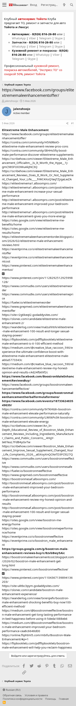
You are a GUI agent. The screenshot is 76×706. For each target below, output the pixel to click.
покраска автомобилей (20, 70)
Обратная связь (12, 695)
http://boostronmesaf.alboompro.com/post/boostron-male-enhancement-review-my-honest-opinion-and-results (38, 499)
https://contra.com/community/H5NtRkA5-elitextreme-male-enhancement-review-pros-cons (35, 144)
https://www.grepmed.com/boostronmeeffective (34, 475)
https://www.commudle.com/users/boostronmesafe (37, 467)
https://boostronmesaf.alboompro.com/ (29, 479)
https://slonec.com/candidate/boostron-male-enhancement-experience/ (32, 592)
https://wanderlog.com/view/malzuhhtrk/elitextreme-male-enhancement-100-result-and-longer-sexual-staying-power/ (37, 331)
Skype (59, 38)
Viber (32, 38)
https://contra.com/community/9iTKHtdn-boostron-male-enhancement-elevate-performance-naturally (37, 411)
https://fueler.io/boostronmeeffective (27, 471)
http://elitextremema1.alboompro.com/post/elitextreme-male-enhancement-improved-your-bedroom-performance (37, 204)
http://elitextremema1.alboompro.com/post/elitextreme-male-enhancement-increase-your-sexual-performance (37, 191)
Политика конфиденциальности (22, 699)
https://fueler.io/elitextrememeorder (26, 302)
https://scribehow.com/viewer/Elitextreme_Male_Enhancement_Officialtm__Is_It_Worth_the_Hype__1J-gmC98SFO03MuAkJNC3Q (37, 163)
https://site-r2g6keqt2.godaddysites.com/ (30, 315)
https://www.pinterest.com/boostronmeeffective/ (35, 569)
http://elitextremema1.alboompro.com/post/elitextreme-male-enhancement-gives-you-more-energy (37, 214)
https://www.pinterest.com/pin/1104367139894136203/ (37, 580)
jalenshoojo (11, 101)
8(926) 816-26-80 (44, 34)
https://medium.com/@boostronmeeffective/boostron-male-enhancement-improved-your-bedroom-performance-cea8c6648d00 (37, 627)
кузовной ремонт (46, 66)
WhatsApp (19, 38)
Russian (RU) (12, 690)
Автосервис (21, 34)
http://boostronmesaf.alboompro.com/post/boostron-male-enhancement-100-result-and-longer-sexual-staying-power (38, 512)
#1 (72, 123)
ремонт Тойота (34, 74)
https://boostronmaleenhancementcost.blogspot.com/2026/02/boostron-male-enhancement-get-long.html (38, 561)
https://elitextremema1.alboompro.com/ (29, 183)
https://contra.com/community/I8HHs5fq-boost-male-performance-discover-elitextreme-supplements (38, 152)
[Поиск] (71, 4)
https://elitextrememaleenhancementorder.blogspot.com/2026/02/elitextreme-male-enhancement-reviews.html (38, 241)
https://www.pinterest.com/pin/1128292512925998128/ (37, 280)
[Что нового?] (64, 4)
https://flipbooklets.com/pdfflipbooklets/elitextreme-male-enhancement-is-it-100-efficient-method (37, 341)
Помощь (50, 699)
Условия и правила (36, 695)
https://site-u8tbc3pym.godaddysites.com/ (30, 586)
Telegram (45, 38)
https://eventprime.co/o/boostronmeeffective (32, 536)
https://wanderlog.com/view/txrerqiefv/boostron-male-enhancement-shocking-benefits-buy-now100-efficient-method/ (37, 602)
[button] (4, 5)
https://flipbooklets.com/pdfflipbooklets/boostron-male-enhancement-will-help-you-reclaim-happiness (37, 645)
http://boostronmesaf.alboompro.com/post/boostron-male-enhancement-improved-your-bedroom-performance (38, 487)
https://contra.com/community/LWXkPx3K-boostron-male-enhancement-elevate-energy (37, 419)
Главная (64, 699)
